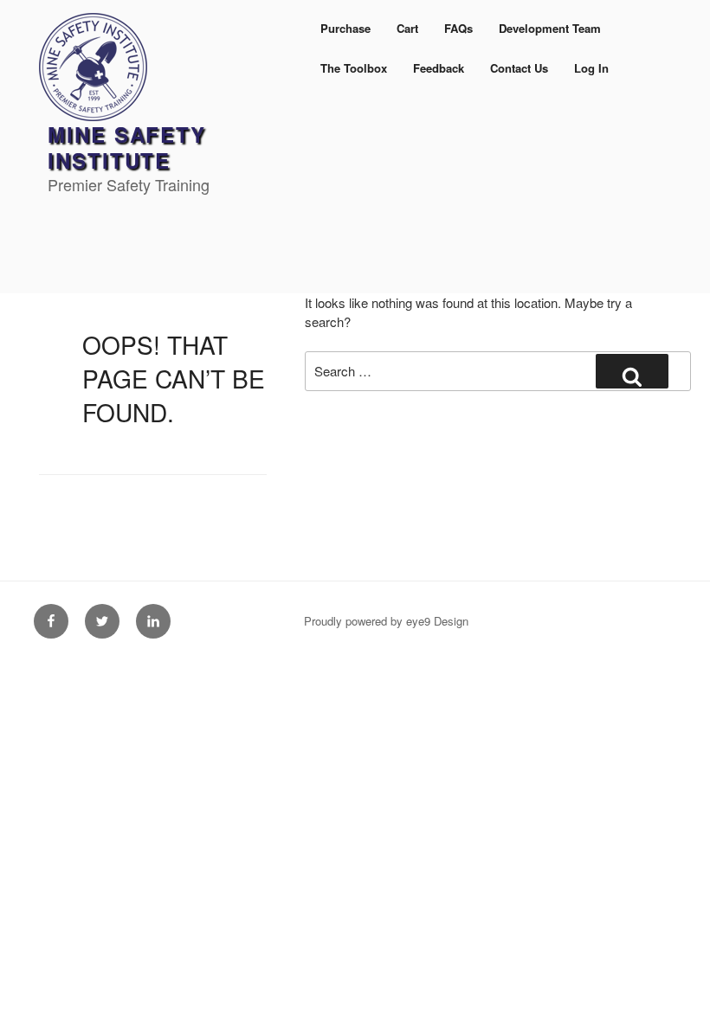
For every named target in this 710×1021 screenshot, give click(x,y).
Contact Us (519, 68)
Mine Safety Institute (127, 147)
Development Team (550, 28)
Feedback (438, 68)
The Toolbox (353, 68)
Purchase (345, 28)
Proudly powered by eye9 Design (386, 621)
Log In (591, 68)
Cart (407, 28)
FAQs (458, 28)
